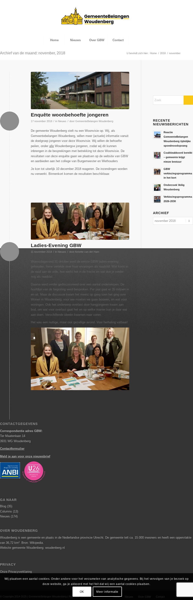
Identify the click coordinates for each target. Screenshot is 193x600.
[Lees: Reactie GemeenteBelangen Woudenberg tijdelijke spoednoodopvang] (157, 135)
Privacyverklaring (20, 571)
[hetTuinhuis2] (80, 90)
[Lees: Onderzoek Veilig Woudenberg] (157, 187)
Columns (6, 511)
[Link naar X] (175, 3)
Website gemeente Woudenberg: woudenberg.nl (32, 547)
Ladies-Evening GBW (56, 245)
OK (82, 591)
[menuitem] (54, 40)
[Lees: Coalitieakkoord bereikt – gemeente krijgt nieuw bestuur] (157, 155)
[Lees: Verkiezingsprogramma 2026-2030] (157, 199)
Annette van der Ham (87, 251)
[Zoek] (138, 40)
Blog (3, 506)
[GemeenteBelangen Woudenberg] (96, 20)
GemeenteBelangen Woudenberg (94, 121)
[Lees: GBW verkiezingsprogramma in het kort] (157, 171)
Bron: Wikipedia (32, 542)
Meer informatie (107, 591)
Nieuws (62, 121)
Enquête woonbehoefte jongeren (70, 114)
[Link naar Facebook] (182, 3)
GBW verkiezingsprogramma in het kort (178, 173)
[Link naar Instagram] (189, 3)
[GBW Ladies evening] (80, 221)
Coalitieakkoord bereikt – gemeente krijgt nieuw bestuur (178, 157)
